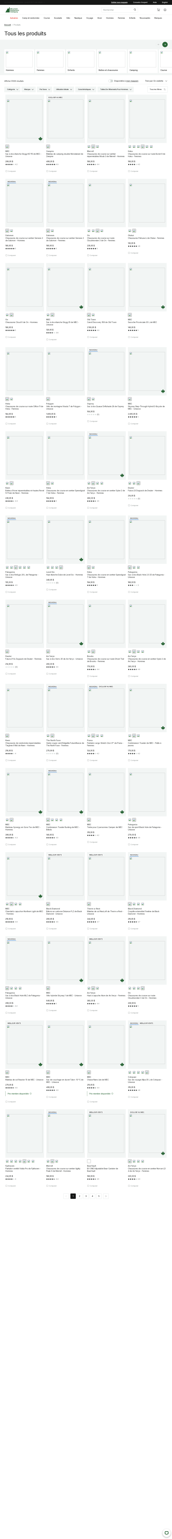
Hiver (99, 18)
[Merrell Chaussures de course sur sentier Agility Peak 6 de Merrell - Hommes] (65, 1148)
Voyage (89, 18)
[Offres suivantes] (165, 44)
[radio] (7, 146)
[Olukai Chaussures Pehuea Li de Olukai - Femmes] (147, 216)
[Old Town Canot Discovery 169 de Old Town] (106, 300)
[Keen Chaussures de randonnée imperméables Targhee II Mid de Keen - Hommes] (24, 723)
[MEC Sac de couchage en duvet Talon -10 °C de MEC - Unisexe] (65, 1059)
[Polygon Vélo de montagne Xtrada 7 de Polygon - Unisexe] (65, 386)
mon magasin (132, 81)
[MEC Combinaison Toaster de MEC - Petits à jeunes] (147, 723)
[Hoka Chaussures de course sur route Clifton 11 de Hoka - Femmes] (24, 386)
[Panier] (158, 10)
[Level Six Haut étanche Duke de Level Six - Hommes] (65, 553)
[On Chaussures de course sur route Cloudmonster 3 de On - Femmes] (106, 218)
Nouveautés (145, 18)
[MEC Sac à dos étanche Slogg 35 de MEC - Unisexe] (65, 302)
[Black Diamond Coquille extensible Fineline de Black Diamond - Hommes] (147, 891)
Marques (158, 18)
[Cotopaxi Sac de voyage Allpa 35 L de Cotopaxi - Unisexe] (147, 1059)
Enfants (132, 18)
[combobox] (127, 10)
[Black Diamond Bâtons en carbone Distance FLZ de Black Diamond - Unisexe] (65, 891)
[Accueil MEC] (12, 10)
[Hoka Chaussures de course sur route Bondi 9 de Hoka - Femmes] (147, 133)
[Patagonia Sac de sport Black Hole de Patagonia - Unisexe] (147, 807)
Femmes (121, 18)
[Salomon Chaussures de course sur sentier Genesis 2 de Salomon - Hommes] (24, 218)
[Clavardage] (167, 1533)
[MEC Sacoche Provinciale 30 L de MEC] (147, 300)
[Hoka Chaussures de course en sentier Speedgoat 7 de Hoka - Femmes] (65, 470)
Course (47, 18)
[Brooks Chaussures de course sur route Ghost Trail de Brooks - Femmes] (106, 638)
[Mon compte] (165, 10)
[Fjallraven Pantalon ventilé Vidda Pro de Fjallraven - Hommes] (24, 1148)
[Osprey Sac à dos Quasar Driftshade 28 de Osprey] (106, 384)
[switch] (117, 81)
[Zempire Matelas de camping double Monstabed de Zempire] (65, 133)
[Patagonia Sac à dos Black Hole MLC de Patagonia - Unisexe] (24, 975)
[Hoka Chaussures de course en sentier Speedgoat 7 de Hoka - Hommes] (106, 554)
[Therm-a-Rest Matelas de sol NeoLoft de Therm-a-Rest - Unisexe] (106, 891)
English (165, 2)
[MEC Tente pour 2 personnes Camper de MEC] (106, 805)
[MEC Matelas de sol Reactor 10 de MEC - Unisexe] (24, 1061)
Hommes (110, 18)
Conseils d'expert (140, 2)
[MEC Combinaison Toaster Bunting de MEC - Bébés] (65, 807)
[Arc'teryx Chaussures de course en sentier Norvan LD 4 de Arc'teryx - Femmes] (147, 1148)
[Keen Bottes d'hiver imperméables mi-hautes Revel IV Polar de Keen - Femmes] (24, 470)
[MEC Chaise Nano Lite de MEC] (106, 1061)
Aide (155, 2)
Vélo (68, 18)
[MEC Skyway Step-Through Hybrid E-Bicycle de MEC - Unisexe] (147, 386)
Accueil (7, 25)
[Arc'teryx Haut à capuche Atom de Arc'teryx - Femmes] (106, 974)
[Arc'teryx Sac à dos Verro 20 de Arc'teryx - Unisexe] (65, 637)
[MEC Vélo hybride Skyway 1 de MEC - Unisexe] (65, 974)
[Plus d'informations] (30, 1093)
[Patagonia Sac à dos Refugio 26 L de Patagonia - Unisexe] (24, 554)
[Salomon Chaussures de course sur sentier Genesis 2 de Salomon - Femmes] (65, 218)
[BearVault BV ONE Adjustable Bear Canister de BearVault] (106, 1148)
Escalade (58, 18)
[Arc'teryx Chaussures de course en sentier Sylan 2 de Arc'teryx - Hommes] (147, 638)
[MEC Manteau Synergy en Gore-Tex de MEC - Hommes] (24, 807)
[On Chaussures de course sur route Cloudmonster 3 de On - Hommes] (147, 975)
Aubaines (14, 18)
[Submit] (135, 10)
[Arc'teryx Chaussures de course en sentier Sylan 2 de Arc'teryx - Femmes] (106, 470)
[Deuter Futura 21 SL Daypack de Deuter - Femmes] (24, 637)
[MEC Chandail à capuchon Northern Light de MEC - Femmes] (24, 891)
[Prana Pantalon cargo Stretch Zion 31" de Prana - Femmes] (106, 723)
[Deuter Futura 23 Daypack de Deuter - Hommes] (147, 469)
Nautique (78, 18)
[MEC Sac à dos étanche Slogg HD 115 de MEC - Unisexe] (24, 133)
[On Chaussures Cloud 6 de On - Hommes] (24, 300)
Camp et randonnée (30, 18)
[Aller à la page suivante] (106, 1196)
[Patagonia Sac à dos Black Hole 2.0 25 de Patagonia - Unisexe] (147, 554)
